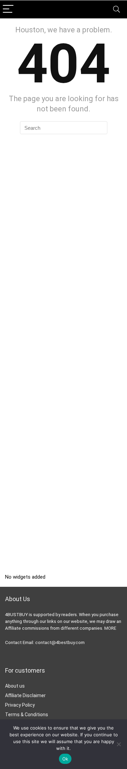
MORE (110, 628)
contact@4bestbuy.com (60, 642)
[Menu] (8, 9)
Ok (65, 759)
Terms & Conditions (26, 714)
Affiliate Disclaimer (25, 695)
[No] (118, 744)
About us (15, 686)
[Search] (116, 9)
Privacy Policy (20, 705)
